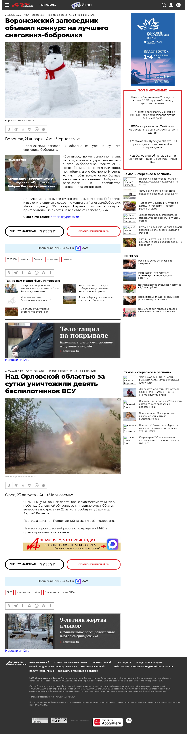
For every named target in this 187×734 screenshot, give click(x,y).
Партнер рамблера (80, 720)
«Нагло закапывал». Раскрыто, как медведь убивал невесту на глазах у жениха (159, 218)
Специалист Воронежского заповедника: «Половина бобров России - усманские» (40, 288)
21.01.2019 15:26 (13, 15)
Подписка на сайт (102, 662)
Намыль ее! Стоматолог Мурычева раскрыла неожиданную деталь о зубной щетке (158, 428)
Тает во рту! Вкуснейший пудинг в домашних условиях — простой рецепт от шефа (158, 205)
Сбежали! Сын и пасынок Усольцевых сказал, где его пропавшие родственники (160, 404)
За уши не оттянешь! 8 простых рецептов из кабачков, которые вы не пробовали (160, 242)
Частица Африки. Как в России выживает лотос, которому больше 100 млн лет (159, 380)
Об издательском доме (148, 662)
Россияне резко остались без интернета (155, 262)
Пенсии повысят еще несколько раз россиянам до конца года (158, 298)
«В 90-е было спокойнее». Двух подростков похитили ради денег (158, 192)
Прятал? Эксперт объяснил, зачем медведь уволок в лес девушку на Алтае (158, 181)
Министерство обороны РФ (21, 476)
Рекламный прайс (39, 662)
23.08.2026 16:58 (14, 370)
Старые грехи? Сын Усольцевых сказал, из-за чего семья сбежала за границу (159, 440)
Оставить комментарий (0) (94, 231)
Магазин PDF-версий (92, 667)
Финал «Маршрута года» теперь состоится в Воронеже (97, 298)
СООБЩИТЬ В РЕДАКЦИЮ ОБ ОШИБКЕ (78, 671)
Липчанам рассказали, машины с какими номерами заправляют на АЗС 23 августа (152, 115)
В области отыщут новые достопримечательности (35, 310)
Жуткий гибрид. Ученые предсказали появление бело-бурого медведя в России (160, 230)
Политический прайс (41, 671)
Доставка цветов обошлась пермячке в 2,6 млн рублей (159, 286)
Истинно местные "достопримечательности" (36, 298)
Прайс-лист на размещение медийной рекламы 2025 (143, 667)
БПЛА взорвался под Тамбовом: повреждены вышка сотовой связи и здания (153, 129)
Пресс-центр (124, 662)
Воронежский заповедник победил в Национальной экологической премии (94, 288)
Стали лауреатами (65, 217)
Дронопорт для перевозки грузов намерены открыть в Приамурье (157, 310)
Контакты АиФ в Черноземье (70, 662)
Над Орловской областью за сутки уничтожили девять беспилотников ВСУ (153, 159)
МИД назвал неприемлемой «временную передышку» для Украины (155, 275)
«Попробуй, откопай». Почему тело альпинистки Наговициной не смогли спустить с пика (159, 392)
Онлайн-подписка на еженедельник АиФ (53, 667)
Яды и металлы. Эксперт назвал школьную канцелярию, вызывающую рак (157, 416)
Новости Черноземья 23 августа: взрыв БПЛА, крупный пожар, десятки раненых (153, 100)
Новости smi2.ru (17, 360)
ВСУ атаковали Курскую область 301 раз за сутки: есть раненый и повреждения (152, 144)
